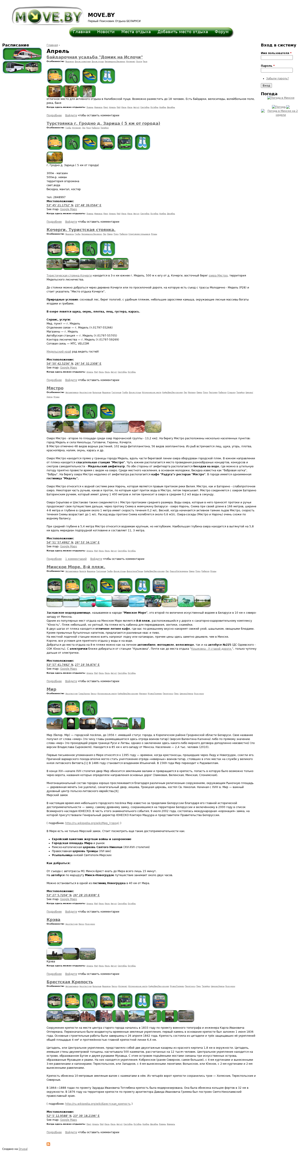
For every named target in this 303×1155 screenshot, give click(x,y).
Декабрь (171, 107)
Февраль (98, 107)
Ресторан (213, 392)
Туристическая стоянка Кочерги (69, 275)
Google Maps (68, 209)
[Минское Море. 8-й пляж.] (55, 606)
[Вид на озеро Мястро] (71, 268)
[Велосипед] (72, 76)
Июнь (123, 107)
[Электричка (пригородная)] (160, 585)
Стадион (231, 392)
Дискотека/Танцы (135, 571)
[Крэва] (55, 958)
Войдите (71, 115)
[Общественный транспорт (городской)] (125, 142)
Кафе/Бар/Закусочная (172, 392)
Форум (222, 31)
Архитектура (85, 392)
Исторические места (151, 392)
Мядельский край (59, 351)
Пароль (268, 65)
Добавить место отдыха (182, 31)
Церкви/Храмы (186, 694)
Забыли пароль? (277, 78)
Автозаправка (72, 392)
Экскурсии (199, 694)
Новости (106, 31)
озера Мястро (218, 275)
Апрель (112, 107)
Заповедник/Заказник (115, 61)
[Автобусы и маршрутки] (22, 67)
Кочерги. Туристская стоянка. (81, 229)
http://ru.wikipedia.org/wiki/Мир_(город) (92, 823)
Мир (51, 689)
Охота (139, 61)
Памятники (168, 694)
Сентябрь (145, 107)
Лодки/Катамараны (179, 571)
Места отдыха (136, 31)
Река (145, 61)
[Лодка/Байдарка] (90, 76)
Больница (96, 392)
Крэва (53, 919)
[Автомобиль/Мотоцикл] (55, 76)
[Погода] (281, 106)
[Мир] (55, 728)
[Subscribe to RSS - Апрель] (48, 1145)
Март (105, 107)
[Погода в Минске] (280, 97)
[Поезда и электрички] (22, 53)
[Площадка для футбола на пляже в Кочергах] (87, 268)
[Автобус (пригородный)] (55, 248)
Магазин (192, 392)
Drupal (23, 1149)
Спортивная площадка (139, 234)
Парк (176, 694)
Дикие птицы (98, 61)
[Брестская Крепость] (55, 1021)
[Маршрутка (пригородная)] (107, 142)
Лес (83, 128)
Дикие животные (83, 61)
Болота (82, 571)
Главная (82, 31)
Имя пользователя (276, 53)
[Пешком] (107, 76)
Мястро (55, 388)
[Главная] (45, 13)
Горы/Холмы (84, 694)
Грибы (68, 128)
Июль (129, 107)
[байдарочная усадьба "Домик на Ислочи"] (55, 96)
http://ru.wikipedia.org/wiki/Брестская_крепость (98, 1103)
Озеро (110, 234)
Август (136, 107)
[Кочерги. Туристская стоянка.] (55, 268)
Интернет (130, 61)
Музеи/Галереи (155, 694)
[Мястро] (55, 431)
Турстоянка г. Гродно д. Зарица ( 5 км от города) (103, 123)
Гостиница (116, 392)
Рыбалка (96, 128)
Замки (93, 694)
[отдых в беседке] (55, 162)
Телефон (104, 128)
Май (118, 107)
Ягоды (154, 234)
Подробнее (54, 115)
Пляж (116, 234)
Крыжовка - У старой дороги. (211, 648)
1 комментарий (76, 558)
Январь (90, 107)
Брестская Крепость (70, 982)
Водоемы (69, 61)
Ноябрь (162, 107)
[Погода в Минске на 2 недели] (281, 112)
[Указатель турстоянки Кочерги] (104, 268)
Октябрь (154, 107)
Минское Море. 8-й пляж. (76, 566)
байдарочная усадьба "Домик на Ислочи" (95, 57)
